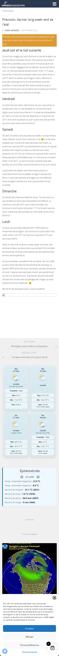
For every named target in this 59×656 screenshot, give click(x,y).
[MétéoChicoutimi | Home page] (17, 3)
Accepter (29, 628)
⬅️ (21, 476)
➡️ (38, 476)
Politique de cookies (29, 652)
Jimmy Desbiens (12, 30)
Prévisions (8, 11)
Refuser (29, 636)
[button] (54, 597)
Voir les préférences (29, 645)
